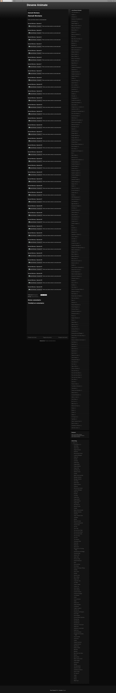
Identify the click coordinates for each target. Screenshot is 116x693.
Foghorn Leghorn (75, 172)
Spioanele (74, 346)
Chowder (73, 95)
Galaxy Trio (74, 183)
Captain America (75, 71)
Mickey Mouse (75, 256)
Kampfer (73, 227)
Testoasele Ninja (75, 359)
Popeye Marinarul (75, 304)
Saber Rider (74, 322)
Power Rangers (75, 306)
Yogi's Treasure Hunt (76, 421)
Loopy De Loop (75, 243)
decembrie (76, 444)
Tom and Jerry (75, 370)
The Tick (73, 364)
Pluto (73, 300)
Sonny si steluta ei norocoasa (78, 339)
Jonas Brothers (75, 216)
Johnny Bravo (74, 212)
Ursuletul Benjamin (76, 394)
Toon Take (74, 379)
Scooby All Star (75, 328)
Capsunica (74, 69)
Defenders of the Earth (76, 120)
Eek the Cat (74, 157)
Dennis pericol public (76, 122)
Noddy (73, 265)
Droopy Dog (74, 142)
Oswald (73, 280)
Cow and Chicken (75, 113)
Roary (73, 320)
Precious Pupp (75, 309)
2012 (74, 442)
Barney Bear (74, 30)
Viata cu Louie (75, 397)
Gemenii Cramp (75, 188)
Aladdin (73, 14)
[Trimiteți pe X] (43, 295)
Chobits (73, 93)
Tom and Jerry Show (76, 375)
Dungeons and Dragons (77, 150)
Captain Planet (75, 76)
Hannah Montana (35, 296)
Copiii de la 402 (75, 109)
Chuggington (74, 98)
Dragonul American (76, 139)
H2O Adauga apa (75, 197)
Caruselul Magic (75, 80)
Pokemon (74, 302)
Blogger (64, 690)
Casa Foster (74, 82)
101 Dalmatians (75, 12)
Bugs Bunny (74, 63)
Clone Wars (74, 104)
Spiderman (74, 344)
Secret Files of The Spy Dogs (78, 335)
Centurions (74, 89)
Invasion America (75, 210)
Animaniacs (74, 21)
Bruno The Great (75, 58)
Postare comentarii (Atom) (50, 340)
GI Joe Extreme (75, 190)
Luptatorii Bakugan (76, 245)
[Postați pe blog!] (42, 295)
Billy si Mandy (74, 41)
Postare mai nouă (32, 337)
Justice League (75, 223)
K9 (72, 225)
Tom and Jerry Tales (76, 377)
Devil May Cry (74, 126)
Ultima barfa (74, 392)
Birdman (73, 43)
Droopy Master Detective (77, 144)
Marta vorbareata (75, 249)
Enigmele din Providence (77, 159)
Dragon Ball (74, 133)
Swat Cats (74, 353)
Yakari (73, 414)
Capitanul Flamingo (76, 67)
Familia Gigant (75, 166)
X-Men (73, 412)
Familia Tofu (74, 168)
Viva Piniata (74, 399)
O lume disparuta (75, 271)
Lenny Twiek (74, 236)
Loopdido (74, 240)
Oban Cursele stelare (76, 273)
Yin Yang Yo (74, 416)
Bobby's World (75, 52)
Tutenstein (74, 388)
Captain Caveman (75, 74)
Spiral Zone (74, 348)
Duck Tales (74, 148)
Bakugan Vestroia (75, 27)
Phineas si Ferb (75, 291)
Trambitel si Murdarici (76, 386)
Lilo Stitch (74, 238)
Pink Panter (74, 293)
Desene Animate (37, 4)
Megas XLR (74, 251)
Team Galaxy (74, 357)
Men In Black (74, 254)
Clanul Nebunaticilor (76, 102)
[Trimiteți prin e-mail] (41, 295)
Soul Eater (74, 342)
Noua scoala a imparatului (77, 267)
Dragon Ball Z (74, 137)
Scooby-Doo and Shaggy (77, 333)
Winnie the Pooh (75, 405)
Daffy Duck (74, 117)
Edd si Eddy (74, 155)
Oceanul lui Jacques (76, 276)
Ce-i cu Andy (74, 85)
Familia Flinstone (75, 164)
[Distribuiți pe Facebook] (45, 295)
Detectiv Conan (75, 124)
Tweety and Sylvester (76, 390)
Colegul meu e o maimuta (77, 106)
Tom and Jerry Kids (76, 372)
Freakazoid (74, 177)
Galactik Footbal (75, 179)
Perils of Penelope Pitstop (77, 289)
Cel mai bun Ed (75, 87)
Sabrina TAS (74, 324)
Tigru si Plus (74, 366)
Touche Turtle (74, 383)
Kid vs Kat (74, 230)
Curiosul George (75, 115)
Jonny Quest (74, 219)
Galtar (73, 186)
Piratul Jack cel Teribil (76, 295)
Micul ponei (74, 258)
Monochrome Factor (76, 260)
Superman (74, 350)
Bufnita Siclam (75, 60)
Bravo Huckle (74, 54)
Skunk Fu (74, 337)
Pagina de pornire (47, 337)
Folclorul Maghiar (75, 175)
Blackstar (73, 45)
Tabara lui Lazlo (75, 355)
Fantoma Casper (75, 170)
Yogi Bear (74, 419)
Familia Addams (75, 161)
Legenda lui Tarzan (76, 234)
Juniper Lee (74, 221)
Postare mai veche (62, 337)
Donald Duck (74, 131)
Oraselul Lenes (75, 278)
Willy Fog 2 (74, 403)
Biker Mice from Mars (76, 38)
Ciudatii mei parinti (75, 100)
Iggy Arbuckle (74, 203)
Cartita (73, 78)
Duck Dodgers (75, 146)
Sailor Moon (74, 326)
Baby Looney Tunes (76, 25)
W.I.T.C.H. (74, 401)
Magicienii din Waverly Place (78, 247)
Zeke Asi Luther (75, 427)
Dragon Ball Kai (75, 135)
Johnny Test (74, 214)
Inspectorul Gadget (76, 205)
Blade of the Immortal (76, 47)
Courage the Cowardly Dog (77, 111)
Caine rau (74, 65)
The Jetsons (74, 361)
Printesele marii (75, 313)
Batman (73, 32)
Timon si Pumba (75, 368)
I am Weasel (74, 201)
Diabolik (73, 128)
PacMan (73, 284)
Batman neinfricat (75, 34)
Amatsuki (73, 16)
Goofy (73, 194)
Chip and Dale (75, 91)
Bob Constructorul (75, 49)
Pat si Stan (74, 287)
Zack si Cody (74, 423)
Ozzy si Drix (74, 282)
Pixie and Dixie (75, 298)
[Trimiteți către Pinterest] (46, 295)
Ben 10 (73, 36)
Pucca (73, 315)
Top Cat (73, 381)
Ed (72, 153)
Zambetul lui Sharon (76, 425)
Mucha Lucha (74, 262)
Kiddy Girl (74, 232)
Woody (73, 408)
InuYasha (74, 208)
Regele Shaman (75, 317)
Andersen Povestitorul (76, 19)
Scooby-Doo (74, 331)
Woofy (73, 410)
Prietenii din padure (76, 311)
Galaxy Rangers (75, 181)
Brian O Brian (74, 56)
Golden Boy (74, 192)
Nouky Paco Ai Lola (76, 269)
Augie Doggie (74, 23)
